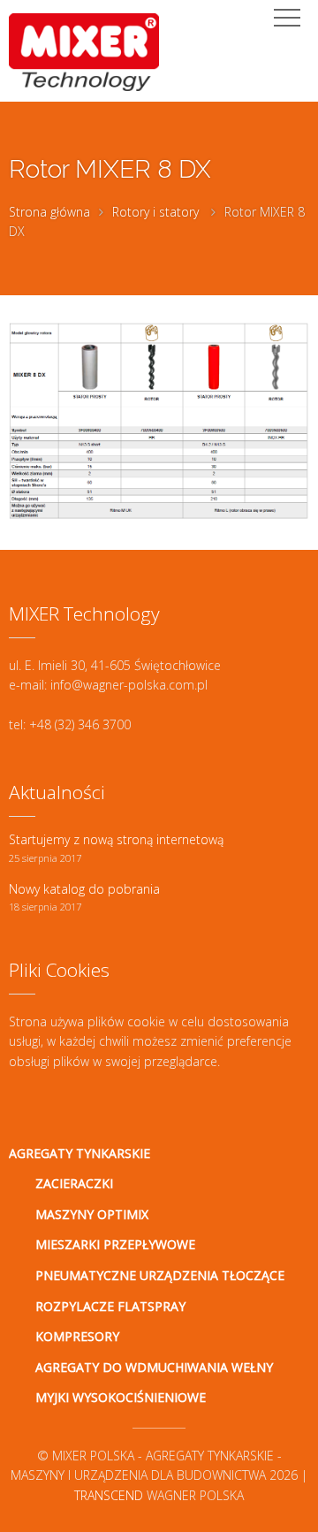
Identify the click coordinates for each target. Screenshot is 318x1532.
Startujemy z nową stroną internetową (116, 839)
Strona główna (49, 211)
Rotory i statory (155, 211)
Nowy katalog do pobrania (84, 888)
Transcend (108, 1495)
